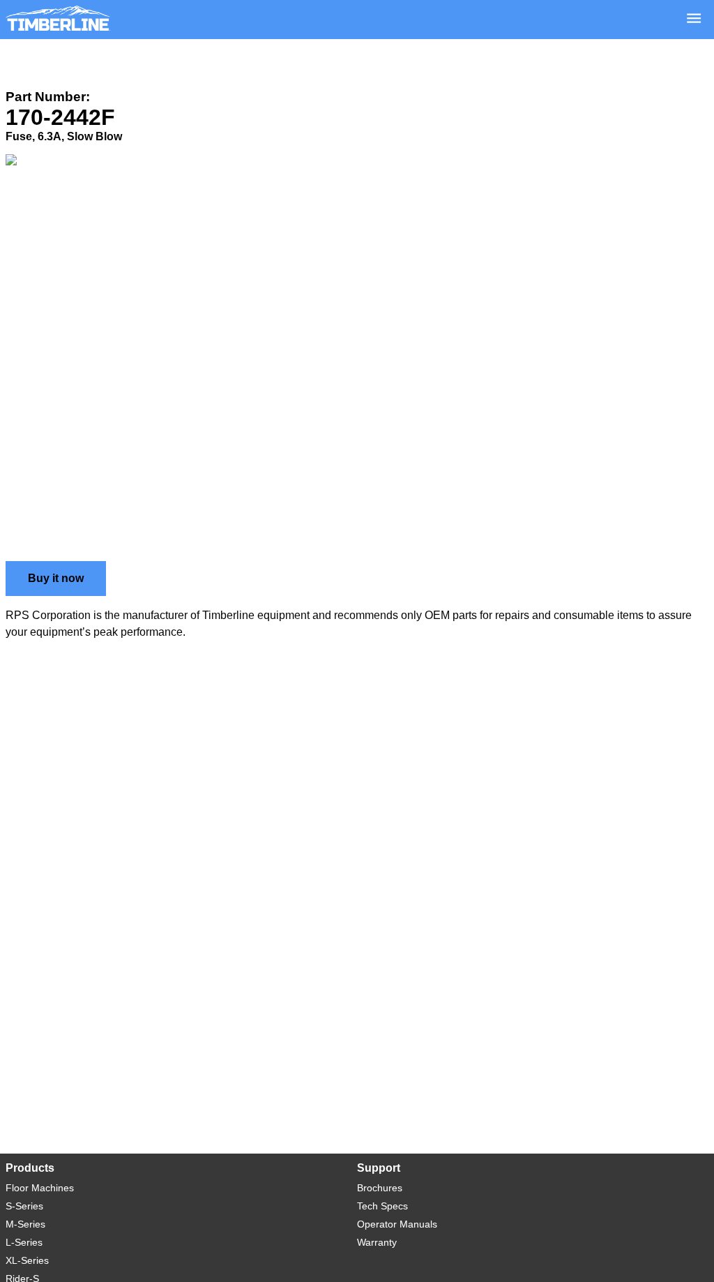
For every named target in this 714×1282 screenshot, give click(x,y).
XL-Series (27, 1260)
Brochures (379, 1187)
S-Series (24, 1206)
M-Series (25, 1224)
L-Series (24, 1242)
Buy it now (56, 578)
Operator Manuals (397, 1224)
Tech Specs (382, 1206)
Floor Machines (40, 1187)
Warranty (377, 1242)
